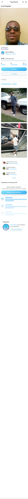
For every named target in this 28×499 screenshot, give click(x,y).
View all (14, 177)
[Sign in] (25, 2)
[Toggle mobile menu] (2, 2)
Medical (4, 79)
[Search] (23, 2)
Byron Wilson (13, 224)
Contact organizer (16, 229)
